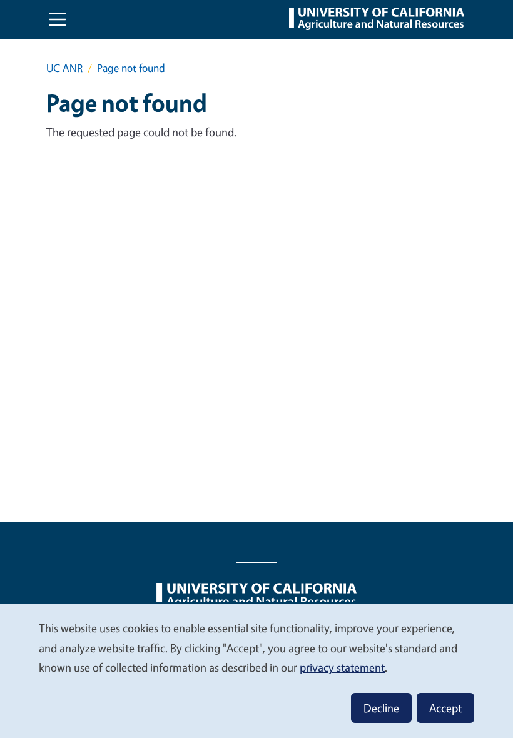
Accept (445, 707)
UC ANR (64, 67)
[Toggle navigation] (57, 19)
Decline (381, 707)
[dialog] (256, 670)
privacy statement (342, 667)
